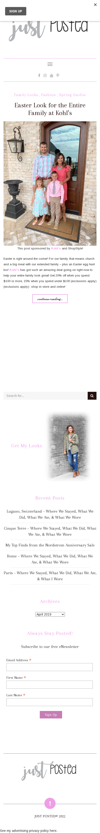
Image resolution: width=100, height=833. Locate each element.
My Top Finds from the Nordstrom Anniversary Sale (50, 545)
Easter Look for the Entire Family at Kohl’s (50, 109)
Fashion (48, 95)
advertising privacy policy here (34, 831)
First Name (16, 677)
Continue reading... (50, 298)
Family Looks (26, 95)
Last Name (15, 695)
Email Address (18, 660)
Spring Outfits (72, 95)
